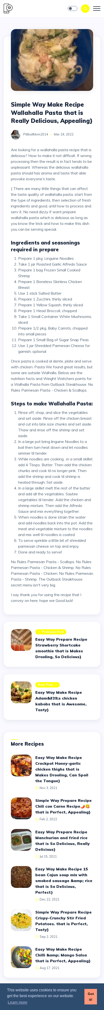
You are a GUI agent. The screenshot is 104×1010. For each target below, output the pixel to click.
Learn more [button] (17, 1002)
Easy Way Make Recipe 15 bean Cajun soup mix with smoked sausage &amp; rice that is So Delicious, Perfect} (63, 881)
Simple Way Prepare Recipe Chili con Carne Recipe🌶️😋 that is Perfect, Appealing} (63, 806)
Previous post (53, 632)
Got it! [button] (91, 997)
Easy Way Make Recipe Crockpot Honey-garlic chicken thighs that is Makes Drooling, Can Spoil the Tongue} (61, 769)
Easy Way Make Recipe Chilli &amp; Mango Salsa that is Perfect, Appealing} (62, 955)
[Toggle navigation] (96, 8)
